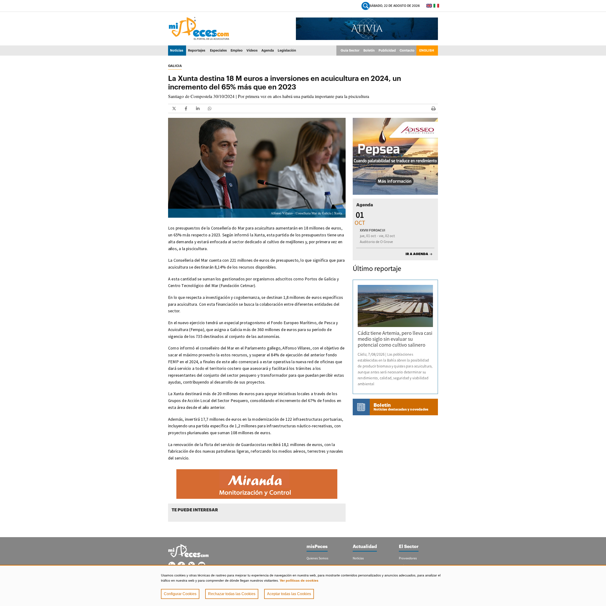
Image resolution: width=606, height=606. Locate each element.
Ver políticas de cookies (299, 580)
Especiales (218, 50)
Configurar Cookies (180, 594)
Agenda (267, 50)
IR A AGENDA (416, 254)
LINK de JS (174, 108)
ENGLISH (426, 50)
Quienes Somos (317, 558)
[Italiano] (436, 6)
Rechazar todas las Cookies (231, 594)
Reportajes (196, 50)
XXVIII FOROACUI (372, 230)
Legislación (287, 50)
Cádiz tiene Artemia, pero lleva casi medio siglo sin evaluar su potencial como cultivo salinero (395, 339)
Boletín (369, 50)
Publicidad (387, 50)
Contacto (407, 50)
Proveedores (408, 558)
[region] (303, 585)
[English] (429, 6)
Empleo (237, 50)
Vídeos (252, 50)
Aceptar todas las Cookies (289, 594)
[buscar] (365, 6)
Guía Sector (350, 50)
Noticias (176, 50)
